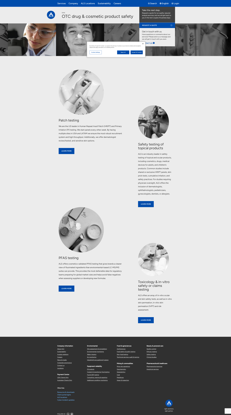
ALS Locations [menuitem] (88, 3)
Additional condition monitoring (97, 380)
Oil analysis (90, 369)
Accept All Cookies (137, 52)
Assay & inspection (123, 380)
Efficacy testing (152, 351)
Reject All (123, 52)
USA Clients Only (62, 377)
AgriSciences (121, 349)
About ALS (60, 349)
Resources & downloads (65, 392)
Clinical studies (151, 357)
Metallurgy (120, 377)
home (63, 12)
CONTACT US (147, 43)
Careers (59, 357)
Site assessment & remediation (97, 349)
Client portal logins (64, 395)
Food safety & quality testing (126, 351)
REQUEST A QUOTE (149, 25)
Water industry (91, 354)
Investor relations (62, 354)
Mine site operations (123, 366)
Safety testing (151, 354)
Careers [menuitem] (117, 3)
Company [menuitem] (73, 3)
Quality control (151, 349)
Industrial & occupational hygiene (97, 360)
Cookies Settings (95, 52)
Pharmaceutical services (154, 366)
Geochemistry (121, 369)
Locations (60, 368)
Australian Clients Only (64, 380)
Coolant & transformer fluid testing (98, 372)
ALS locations (62, 397)
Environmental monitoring (95, 351)
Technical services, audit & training (128, 357)
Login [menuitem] (176, 3)
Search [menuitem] (153, 3)
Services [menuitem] (61, 3)
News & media (62, 360)
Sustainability (61, 351)
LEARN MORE (66, 151)
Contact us (60, 365)
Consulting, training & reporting (97, 377)
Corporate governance (64, 363)
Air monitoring (91, 357)
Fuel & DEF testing (93, 375)
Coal (118, 375)
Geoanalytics (121, 372)
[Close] (143, 44)
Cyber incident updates (65, 400)
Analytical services (153, 369)
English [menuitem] (165, 3)
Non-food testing (122, 354)
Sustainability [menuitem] (104, 3)
